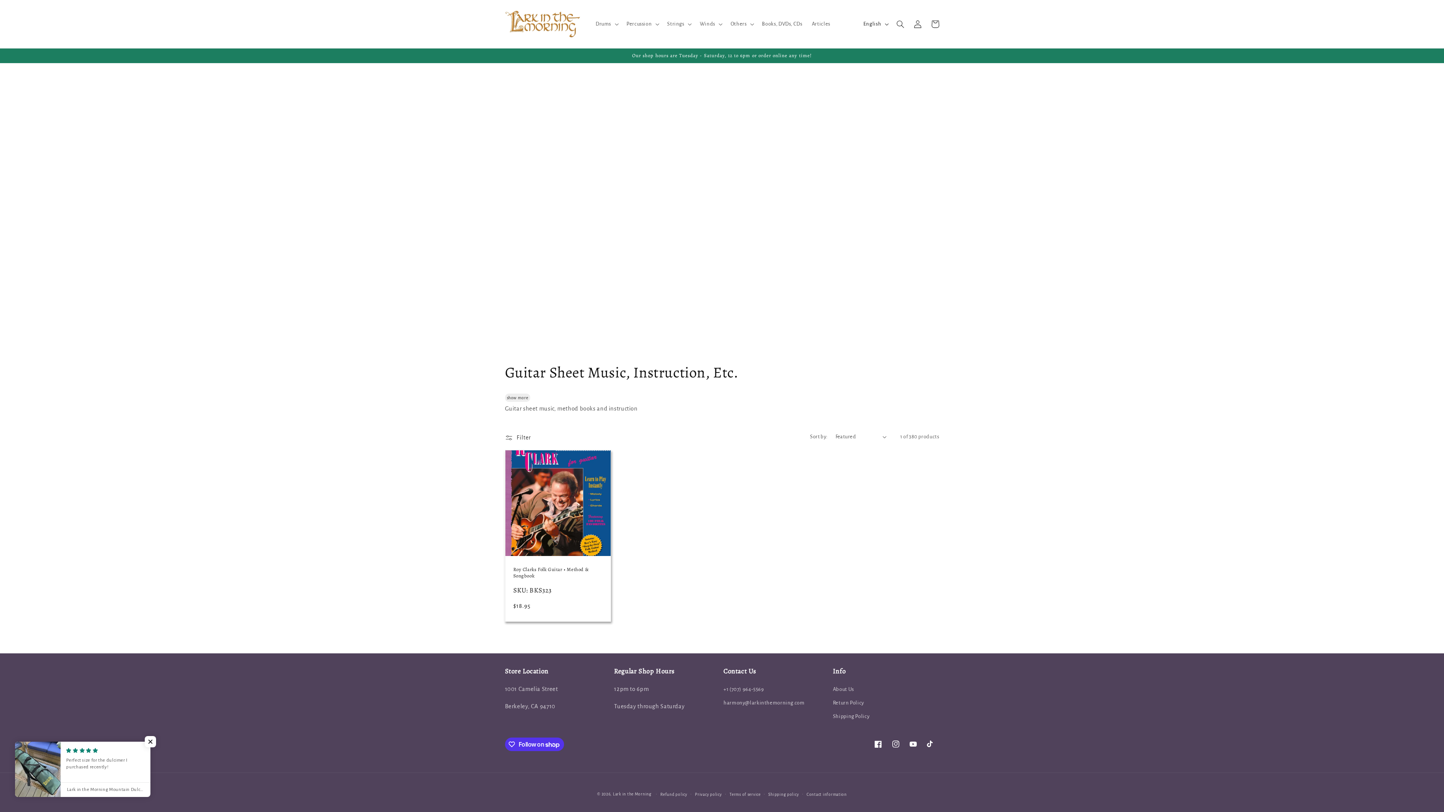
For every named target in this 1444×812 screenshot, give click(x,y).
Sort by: (818, 436)
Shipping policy (783, 794)
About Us (843, 689)
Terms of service (745, 794)
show (512, 397)
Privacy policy (708, 794)
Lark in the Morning (632, 794)
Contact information (827, 794)
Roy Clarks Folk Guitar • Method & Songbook (551, 573)
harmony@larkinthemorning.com (764, 703)
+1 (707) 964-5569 (744, 689)
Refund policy (673, 794)
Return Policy (848, 703)
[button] (606, 24)
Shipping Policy (851, 716)
